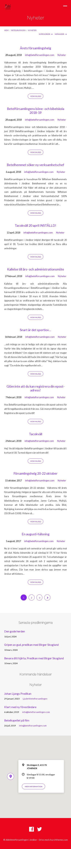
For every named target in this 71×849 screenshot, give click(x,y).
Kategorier (45, 34)
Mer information (33, 786)
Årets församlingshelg (35, 48)
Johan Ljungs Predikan (17, 693)
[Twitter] (39, 829)
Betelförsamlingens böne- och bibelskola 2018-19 (35, 111)
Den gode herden (14, 631)
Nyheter (32, 30)
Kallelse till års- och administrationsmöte (35, 269)
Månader (60, 34)
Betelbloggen (18, 30)
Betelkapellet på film (16, 720)
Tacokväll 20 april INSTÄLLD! (35, 225)
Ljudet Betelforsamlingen (35, 698)
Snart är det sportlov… (35, 330)
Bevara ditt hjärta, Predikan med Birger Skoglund (34, 658)
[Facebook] (31, 829)
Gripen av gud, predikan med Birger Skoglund (31, 644)
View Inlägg (35, 96)
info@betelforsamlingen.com (39, 55)
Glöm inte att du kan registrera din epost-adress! (35, 388)
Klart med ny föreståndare (20, 707)
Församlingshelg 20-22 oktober (35, 473)
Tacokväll (35, 434)
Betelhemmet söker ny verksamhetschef (35, 165)
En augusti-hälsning (36, 534)
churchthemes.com (58, 840)
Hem (6, 30)
